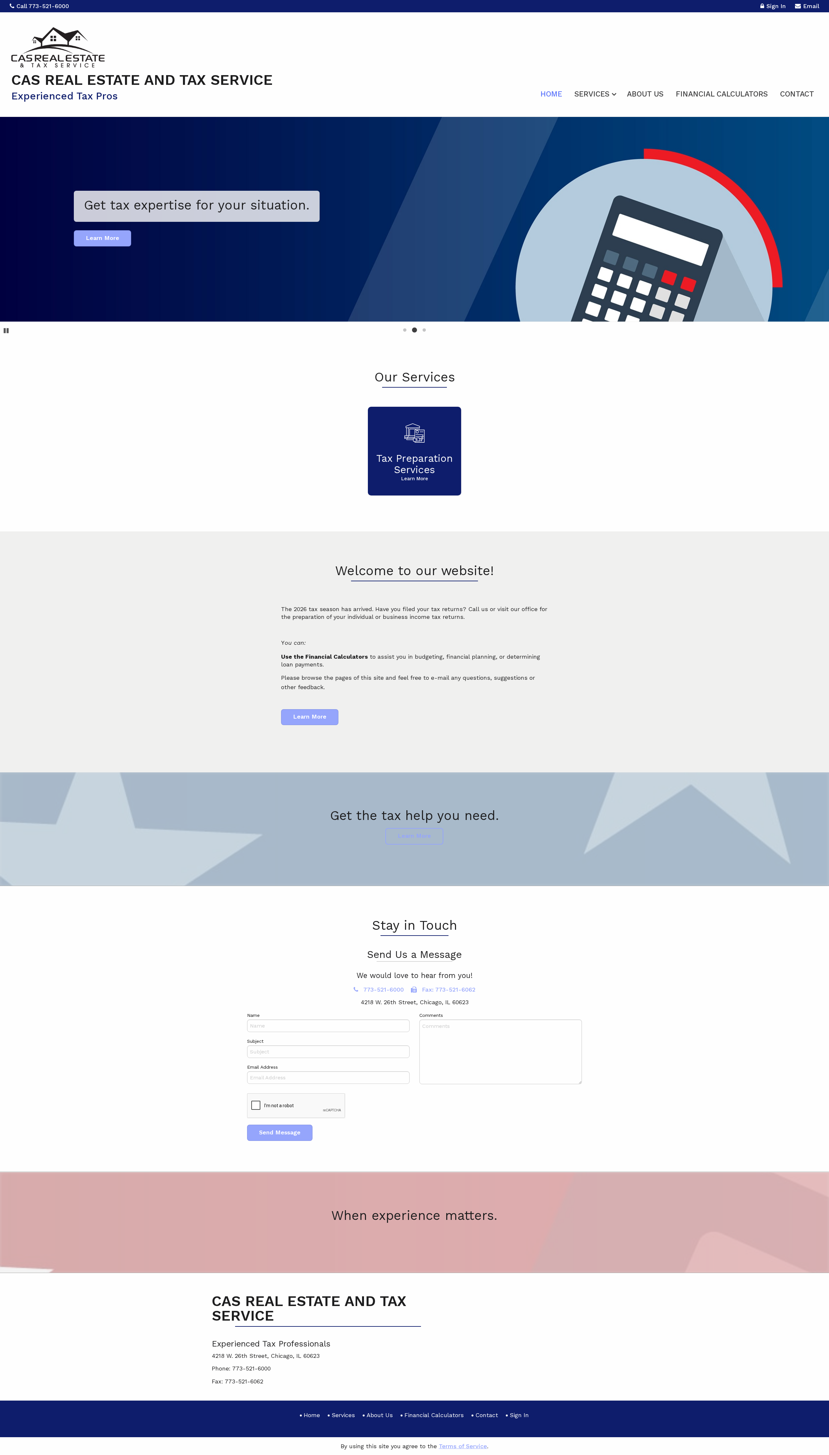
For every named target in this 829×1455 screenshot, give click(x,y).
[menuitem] (551, 92)
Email (811, 6)
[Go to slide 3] (424, 330)
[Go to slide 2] (414, 330)
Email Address (262, 1067)
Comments (431, 1015)
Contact (797, 94)
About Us (645, 94)
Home (551, 94)
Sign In (776, 6)
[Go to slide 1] (405, 330)
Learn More (309, 716)
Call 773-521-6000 (43, 6)
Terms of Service (463, 1446)
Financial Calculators (722, 94)
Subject (255, 1041)
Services (591, 94)
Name (253, 1015)
